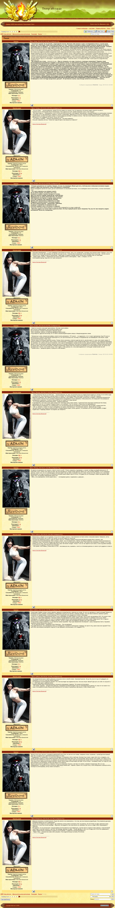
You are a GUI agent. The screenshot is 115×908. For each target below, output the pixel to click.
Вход (33, 24)
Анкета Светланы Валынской (39, 124)
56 (62, 752)
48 (59, 183)
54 (59, 610)
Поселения (34, 34)
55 (61, 676)
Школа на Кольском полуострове (21, 34)
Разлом (40, 34)
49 (61, 250)
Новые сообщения (82, 28)
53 (62, 534)
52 (59, 467)
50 (59, 325)
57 (63, 818)
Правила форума (101, 28)
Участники (92, 28)
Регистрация (27, 24)
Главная (8, 24)
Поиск (108, 28)
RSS (108, 24)
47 (61, 108)
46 (58, 41)
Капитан (16, 41)
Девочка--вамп (17, 108)
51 (61, 392)
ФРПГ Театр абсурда (17, 24)
